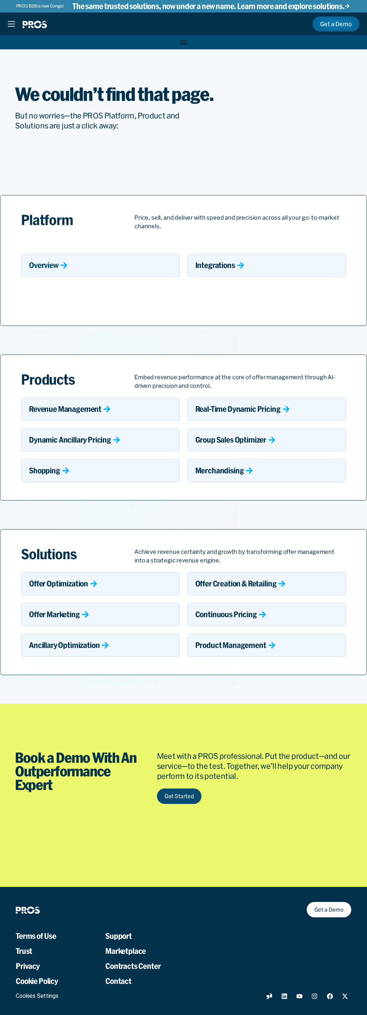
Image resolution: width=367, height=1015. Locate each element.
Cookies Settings (37, 995)
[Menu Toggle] (11, 24)
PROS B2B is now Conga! (39, 6)
